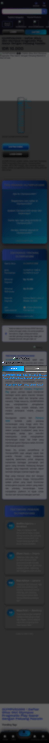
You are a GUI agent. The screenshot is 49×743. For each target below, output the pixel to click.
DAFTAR (13, 368)
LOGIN (36, 368)
